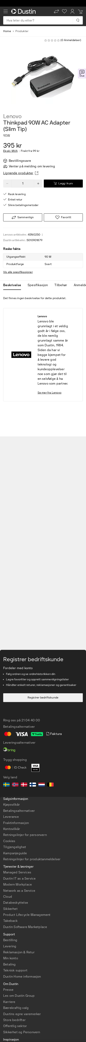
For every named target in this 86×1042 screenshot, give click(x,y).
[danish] (24, 785)
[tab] (13, 285)
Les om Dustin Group (19, 996)
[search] (78, 20)
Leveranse (11, 817)
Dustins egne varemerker (22, 1014)
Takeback (10, 921)
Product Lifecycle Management (27, 915)
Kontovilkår (11, 829)
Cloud (7, 897)
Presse (8, 990)
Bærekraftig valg (16, 1008)
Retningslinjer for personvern (25, 835)
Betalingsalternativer (19, 811)
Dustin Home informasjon (22, 976)
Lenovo (12, 116)
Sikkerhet (10, 909)
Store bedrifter (14, 1020)
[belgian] (50, 785)
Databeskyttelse (15, 903)
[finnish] (33, 785)
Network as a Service (19, 891)
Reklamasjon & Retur (19, 952)
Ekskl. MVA (10, 151)
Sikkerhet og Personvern (21, 1032)
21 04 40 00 (30, 720)
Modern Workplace (17, 884)
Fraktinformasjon (16, 823)
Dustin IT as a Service (19, 878)
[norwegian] (15, 785)
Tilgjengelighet (14, 847)
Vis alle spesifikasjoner (18, 272)
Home (7, 31)
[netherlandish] (41, 785)
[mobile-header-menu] (5, 11)
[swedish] (6, 785)
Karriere (9, 1002)
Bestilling (10, 940)
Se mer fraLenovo (49, 392)
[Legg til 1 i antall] (38, 184)
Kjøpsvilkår (11, 804)
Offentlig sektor (15, 1026)
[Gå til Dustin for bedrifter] (24, 11)
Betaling (9, 964)
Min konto (10, 958)
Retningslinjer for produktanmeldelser (31, 859)
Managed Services (17, 872)
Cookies (9, 841)
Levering (9, 946)
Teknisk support (15, 970)
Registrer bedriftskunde (43, 697)
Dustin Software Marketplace (25, 927)
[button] (56, 11)
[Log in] (72, 11)
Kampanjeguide (15, 853)
